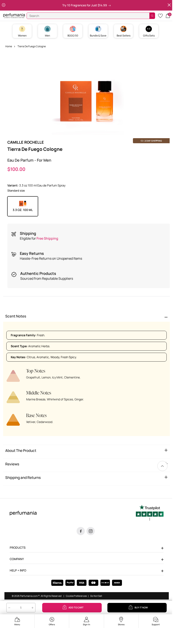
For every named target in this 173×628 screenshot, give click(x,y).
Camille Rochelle (25, 142)
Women (22, 35)
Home (8, 46)
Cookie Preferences (76, 595)
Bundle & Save (98, 35)
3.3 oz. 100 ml (23, 210)
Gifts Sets (149, 35)
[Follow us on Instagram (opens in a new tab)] (90, 531)
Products (18, 548)
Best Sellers (123, 35)
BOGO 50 (73, 35)
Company (17, 559)
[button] (168, 15)
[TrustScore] (150, 513)
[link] (162, 466)
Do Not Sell (96, 595)
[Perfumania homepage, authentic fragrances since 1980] (14, 15)
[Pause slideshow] (3, 5)
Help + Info (18, 570)
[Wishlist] (160, 15)
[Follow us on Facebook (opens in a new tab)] (81, 531)
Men (47, 35)
